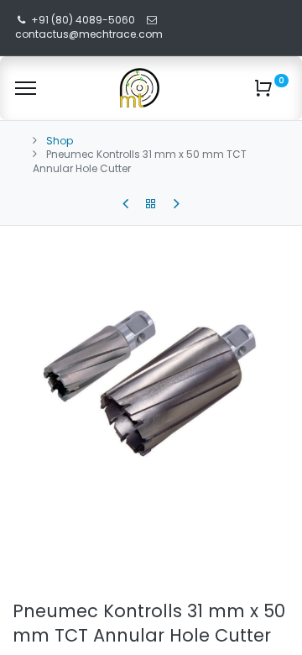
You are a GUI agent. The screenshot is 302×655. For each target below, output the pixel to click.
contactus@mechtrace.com (90, 34)
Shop (59, 141)
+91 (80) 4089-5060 (83, 20)
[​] (125, 204)
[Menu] (25, 88)
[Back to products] (151, 204)
